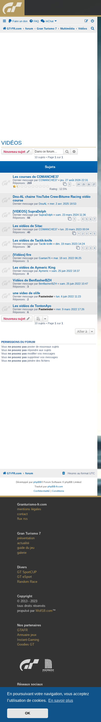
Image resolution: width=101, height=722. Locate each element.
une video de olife (26, 293)
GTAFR (22, 630)
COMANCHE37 (48, 180)
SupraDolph (46, 214)
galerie (21, 552)
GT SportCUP (27, 572)
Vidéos (11, 143)
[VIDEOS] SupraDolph (29, 211)
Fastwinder (46, 296)
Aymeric (44, 270)
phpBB (37, 482)
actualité (23, 543)
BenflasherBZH (48, 283)
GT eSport (24, 577)
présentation (26, 538)
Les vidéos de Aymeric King (34, 267)
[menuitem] (17, 21)
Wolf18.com (44, 611)
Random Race (27, 582)
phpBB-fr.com (55, 486)
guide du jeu (25, 548)
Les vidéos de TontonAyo (32, 306)
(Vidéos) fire (22, 255)
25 (83, 184)
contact (22, 514)
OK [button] (27, 713)
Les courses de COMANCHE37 (36, 177)
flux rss (22, 519)
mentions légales (29, 509)
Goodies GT (25, 644)
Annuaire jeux (27, 635)
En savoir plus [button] (60, 700)
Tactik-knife (45, 243)
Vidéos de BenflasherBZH (32, 280)
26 (89, 184)
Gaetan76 (44, 258)
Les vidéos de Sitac (27, 226)
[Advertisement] (50, 84)
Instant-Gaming (28, 640)
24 (78, 184)
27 (94, 184)
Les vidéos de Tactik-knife (32, 240)
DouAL (43, 203)
